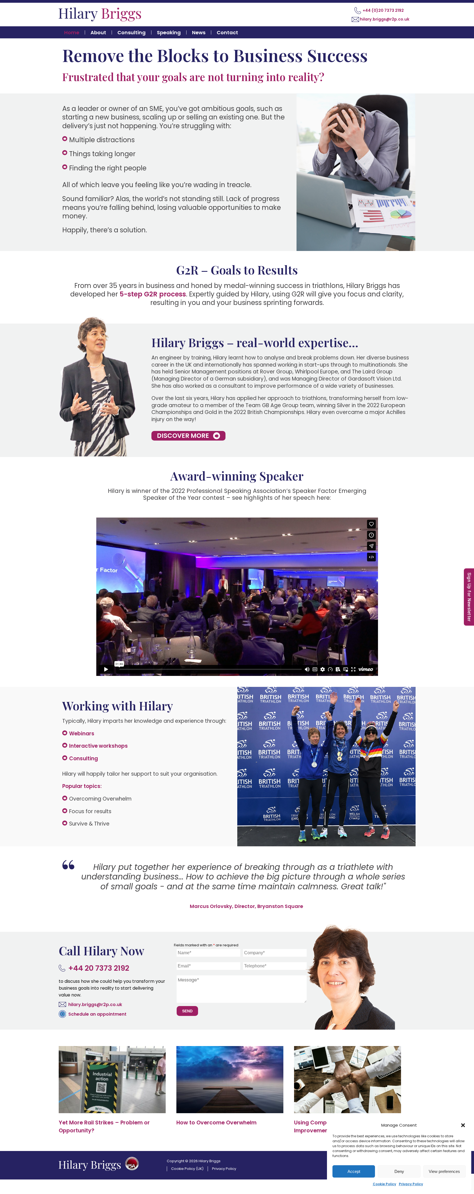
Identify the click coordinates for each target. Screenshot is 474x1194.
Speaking (169, 32)
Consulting (131, 32)
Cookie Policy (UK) (187, 1165)
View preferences (444, 1171)
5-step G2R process (153, 294)
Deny (399, 1171)
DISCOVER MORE (183, 435)
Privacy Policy (411, 1184)
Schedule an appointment (97, 1010)
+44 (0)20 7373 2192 (383, 10)
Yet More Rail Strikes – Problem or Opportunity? (104, 1123)
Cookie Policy (384, 1184)
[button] (463, 1125)
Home (71, 32)
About (98, 32)
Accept (354, 1171)
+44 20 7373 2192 (98, 964)
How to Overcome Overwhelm (216, 1119)
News (198, 32)
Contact (227, 32)
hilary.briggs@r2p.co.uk (384, 19)
